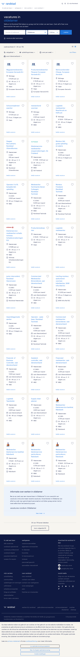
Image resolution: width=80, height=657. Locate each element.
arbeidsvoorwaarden (11, 589)
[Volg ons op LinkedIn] (59, 586)
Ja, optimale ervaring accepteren (40, 646)
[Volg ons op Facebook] (63, 586)
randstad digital (9, 553)
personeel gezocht (28, 562)
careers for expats (10, 559)
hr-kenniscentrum (28, 556)
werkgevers (18, 8)
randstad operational (11, 546)
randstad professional (11, 550)
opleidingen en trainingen (12, 582)
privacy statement (14, 641)
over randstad (38, 8)
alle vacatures (8, 543)
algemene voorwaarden (30, 546)
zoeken (66, 32)
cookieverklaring (31, 641)
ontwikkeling (8, 576)
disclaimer (65, 610)
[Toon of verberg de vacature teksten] (74, 47)
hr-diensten (26, 550)
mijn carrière (28, 8)
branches (25, 553)
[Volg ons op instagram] (73, 586)
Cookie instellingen (40, 654)
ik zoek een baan (7, 8)
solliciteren (7, 586)
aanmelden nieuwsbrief (30, 565)
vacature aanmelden (29, 543)
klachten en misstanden (30, 592)
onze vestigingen (28, 586)
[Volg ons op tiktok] (59, 588)
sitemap (73, 610)
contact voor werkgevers (30, 582)
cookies (72, 607)
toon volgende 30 (40, 528)
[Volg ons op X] (70, 586)
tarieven (24, 559)
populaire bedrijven (10, 556)
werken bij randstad (28, 607)
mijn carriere (8, 573)
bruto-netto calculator (11, 598)
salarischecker (9, 595)
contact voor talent (28, 579)
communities (8, 579)
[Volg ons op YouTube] (66, 586)
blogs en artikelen (10, 592)
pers (23, 589)
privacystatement (61, 607)
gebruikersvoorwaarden (45, 607)
